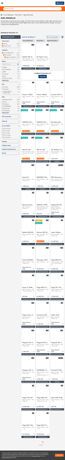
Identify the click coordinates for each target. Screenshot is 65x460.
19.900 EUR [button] (54, 186)
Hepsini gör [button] (5, 80)
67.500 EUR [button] (54, 241)
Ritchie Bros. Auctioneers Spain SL (30, 133)
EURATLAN (42, 189)
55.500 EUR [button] (40, 269)
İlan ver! (60, 3)
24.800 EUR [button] (25, 406)
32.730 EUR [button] (25, 434)
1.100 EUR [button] (54, 379)
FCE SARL (57, 189)
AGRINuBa (57, 381)
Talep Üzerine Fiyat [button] (26, 102)
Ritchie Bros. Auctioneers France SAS (30, 161)
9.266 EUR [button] (54, 158)
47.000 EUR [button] (54, 269)
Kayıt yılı (4, 121)
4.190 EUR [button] (40, 324)
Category (5, 50)
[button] (11, 37)
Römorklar (18, 15)
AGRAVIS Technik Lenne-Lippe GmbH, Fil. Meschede (34, 271)
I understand (59, 455)
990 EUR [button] (53, 406)
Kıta (3, 84)
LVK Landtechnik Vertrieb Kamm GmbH (45, 271)
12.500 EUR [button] (54, 296)
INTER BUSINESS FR (42, 216)
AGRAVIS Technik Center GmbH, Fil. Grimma (46, 299)
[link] (28, 49)
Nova (28, 244)
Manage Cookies (36, 456)
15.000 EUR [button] (25, 66)
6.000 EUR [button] (25, 241)
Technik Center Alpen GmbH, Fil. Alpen (31, 409)
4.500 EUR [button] (40, 379)
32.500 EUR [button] (40, 406)
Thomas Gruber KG (28, 437)
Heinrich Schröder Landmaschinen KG (45, 381)
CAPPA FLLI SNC (43, 68)
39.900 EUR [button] (40, 296)
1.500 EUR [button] (40, 186)
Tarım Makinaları (9, 15)
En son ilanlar (6, 126)
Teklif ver (25, 131)
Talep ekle (43, 76)
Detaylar (4, 141)
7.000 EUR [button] (25, 186)
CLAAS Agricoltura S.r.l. (28, 68)
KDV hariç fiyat (6, 116)
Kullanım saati (6, 145)
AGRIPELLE (57, 161)
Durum (4, 153)
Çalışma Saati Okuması (9, 149)
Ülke (3, 97)
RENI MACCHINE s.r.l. (28, 106)
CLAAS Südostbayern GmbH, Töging (44, 409)
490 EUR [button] (24, 296)
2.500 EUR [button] (25, 214)
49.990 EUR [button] (40, 434)
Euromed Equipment (28, 216)
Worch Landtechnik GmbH (57, 409)
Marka (4, 61)
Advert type (5, 41)
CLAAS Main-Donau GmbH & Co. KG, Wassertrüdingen (34, 299)
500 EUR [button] (39, 214)
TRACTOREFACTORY (57, 106)
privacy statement (6, 457)
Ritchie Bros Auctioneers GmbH (43, 244)
